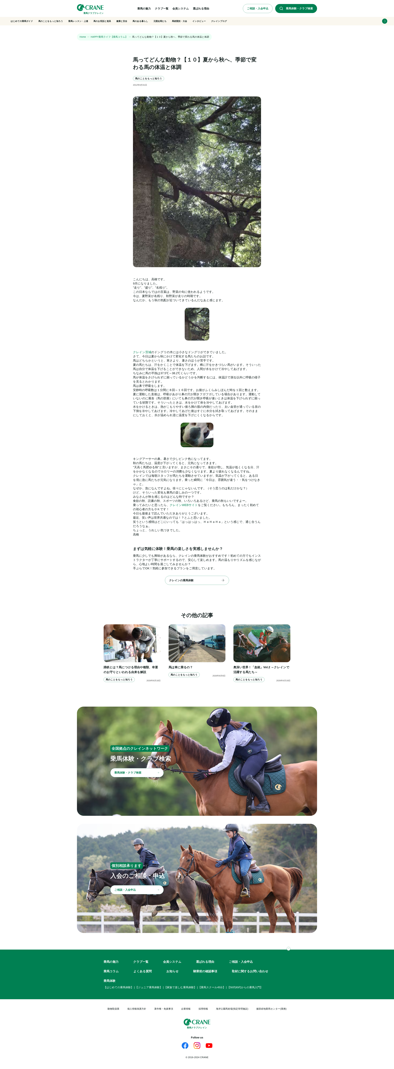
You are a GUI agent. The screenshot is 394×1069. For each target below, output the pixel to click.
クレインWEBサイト (184, 505)
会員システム (172, 961)
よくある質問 (142, 971)
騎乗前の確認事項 (205, 971)
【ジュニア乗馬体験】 (148, 987)
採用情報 (203, 1008)
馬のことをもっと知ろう (50, 21)
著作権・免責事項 (163, 1008)
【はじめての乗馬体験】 (118, 987)
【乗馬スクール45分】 (211, 987)
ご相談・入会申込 (241, 961)
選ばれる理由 (205, 961)
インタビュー (199, 21)
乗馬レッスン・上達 (78, 21)
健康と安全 (121, 21)
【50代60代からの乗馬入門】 (245, 987)
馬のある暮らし (140, 21)
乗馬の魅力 (111, 961)
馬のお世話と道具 (102, 21)
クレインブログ (219, 21)
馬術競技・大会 (179, 21)
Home (83, 36)
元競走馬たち (160, 21)
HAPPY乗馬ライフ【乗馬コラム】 (109, 36)
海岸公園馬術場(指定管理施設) (232, 1008)
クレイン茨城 (142, 352)
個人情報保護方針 (136, 1008)
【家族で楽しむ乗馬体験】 (180, 987)
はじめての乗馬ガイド (22, 21)
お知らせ (172, 971)
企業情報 (186, 1008)
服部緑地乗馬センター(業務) (271, 1008)
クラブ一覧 (140, 961)
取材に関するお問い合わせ (250, 971)
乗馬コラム (111, 971)
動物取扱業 (113, 1008)
